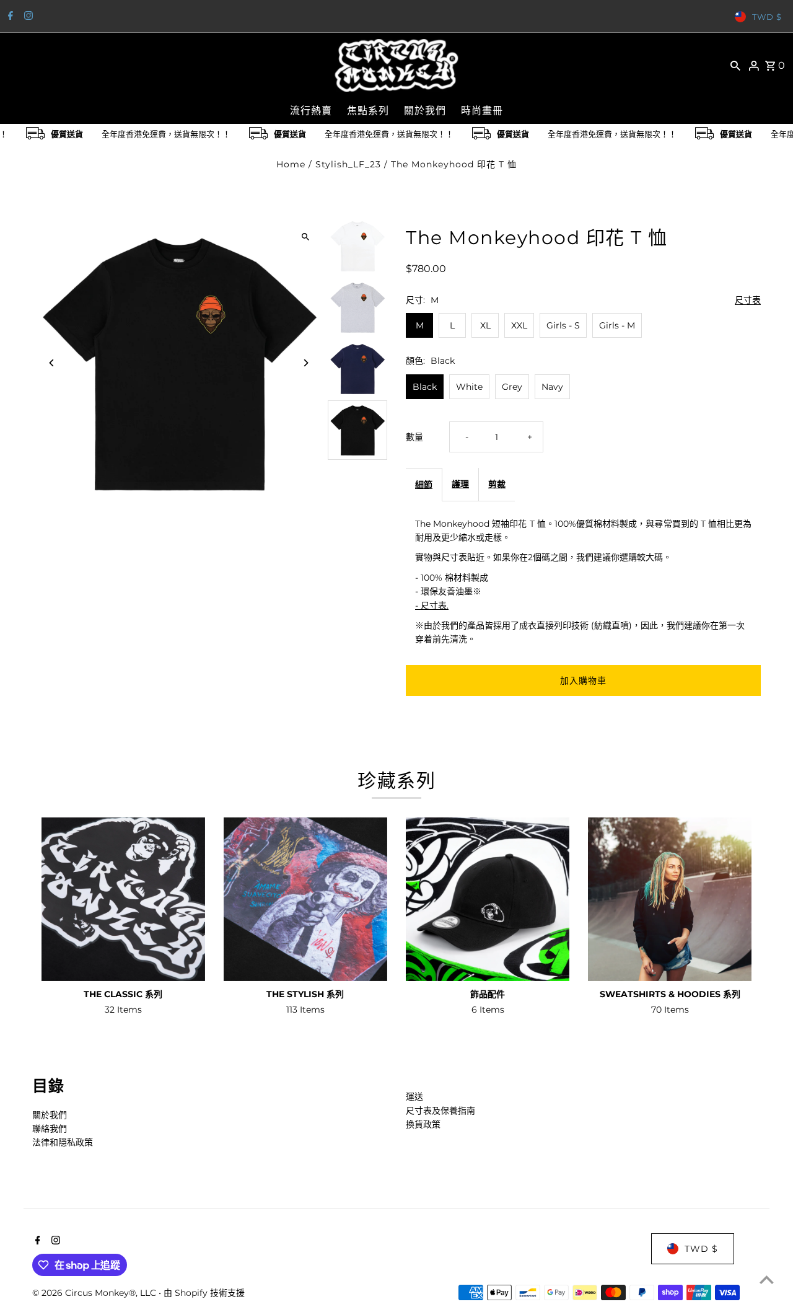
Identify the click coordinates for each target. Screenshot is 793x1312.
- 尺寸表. (432, 605)
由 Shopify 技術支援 (204, 1292)
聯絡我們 (49, 1128)
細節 (423, 484)
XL (485, 325)
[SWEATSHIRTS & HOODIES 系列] (669, 899)
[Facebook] (9, 16)
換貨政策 (423, 1124)
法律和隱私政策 (62, 1142)
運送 (414, 1096)
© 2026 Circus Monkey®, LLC (95, 1292)
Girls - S (563, 325)
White (469, 386)
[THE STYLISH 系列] (305, 899)
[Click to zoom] (305, 236)
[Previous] (52, 363)
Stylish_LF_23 (348, 164)
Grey (512, 386)
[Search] (735, 65)
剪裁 (497, 484)
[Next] (305, 363)
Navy (552, 386)
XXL (519, 325)
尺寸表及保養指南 (440, 1110)
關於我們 (49, 1114)
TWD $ (767, 17)
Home (290, 164)
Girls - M (617, 325)
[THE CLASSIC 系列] (123, 899)
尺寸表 (748, 300)
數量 (414, 436)
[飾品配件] (487, 899)
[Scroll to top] (767, 1279)
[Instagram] (27, 16)
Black (425, 386)
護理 (460, 484)
